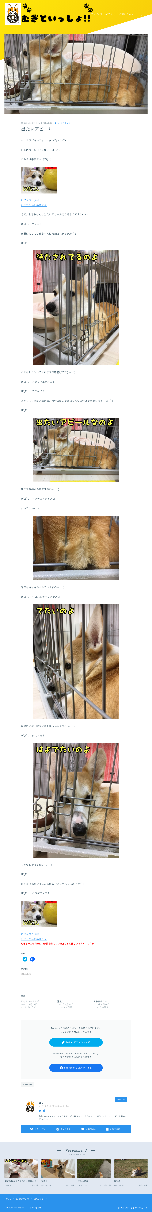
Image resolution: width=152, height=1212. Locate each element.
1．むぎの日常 (64, 123)
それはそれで (100, 1001)
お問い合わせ (126, 14)
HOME (8, 1199)
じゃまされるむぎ (30, 1001)
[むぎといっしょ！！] (49, 14)
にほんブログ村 (30, 200)
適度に (60, 1001)
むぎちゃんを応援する (34, 205)
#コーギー (27, 1085)
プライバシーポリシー (103, 14)
